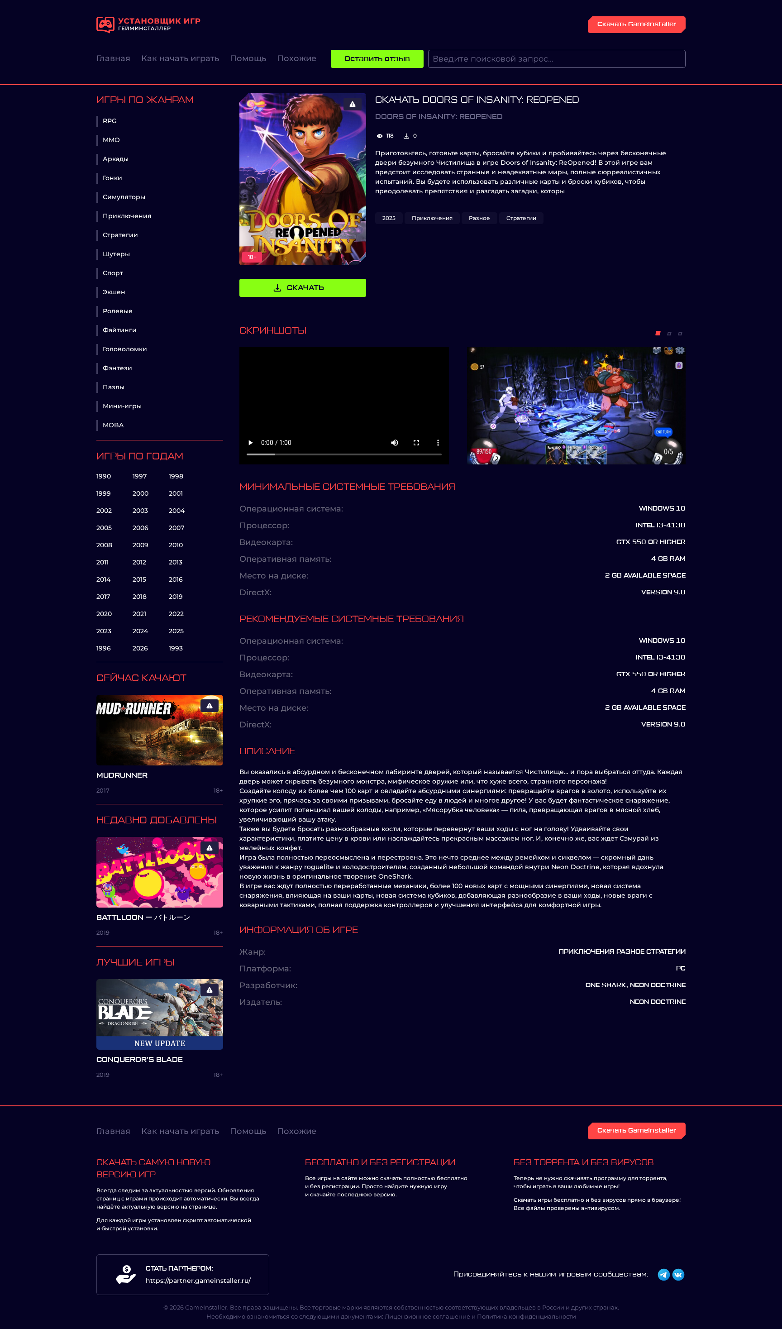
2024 (140, 631)
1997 (140, 476)
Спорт (113, 273)
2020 (104, 614)
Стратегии (120, 235)
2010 (176, 545)
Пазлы (113, 387)
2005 (104, 528)
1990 (103, 476)
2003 (140, 511)
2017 (103, 597)
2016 (176, 579)
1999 (103, 493)
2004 (177, 511)
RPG (110, 121)
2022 (176, 614)
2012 (139, 562)
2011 (102, 562)
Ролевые (118, 311)
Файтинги (120, 330)
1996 (103, 648)
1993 (176, 648)
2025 (176, 631)
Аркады (116, 159)
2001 (176, 493)
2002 (104, 511)
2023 (103, 631)
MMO (111, 140)
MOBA (113, 425)
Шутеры (116, 254)
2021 (139, 614)
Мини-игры (122, 406)
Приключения (127, 216)
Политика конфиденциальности (526, 1316)
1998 (176, 476)
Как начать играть (180, 58)
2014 (103, 579)
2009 (140, 545)
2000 (140, 493)
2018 (140, 597)
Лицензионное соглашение (427, 1316)
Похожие (296, 58)
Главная (113, 58)
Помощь (248, 58)
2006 (140, 528)
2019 (176, 597)
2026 (140, 648)
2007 (176, 528)
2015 (139, 579)
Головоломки (125, 349)
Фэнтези (117, 368)
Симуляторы (124, 197)
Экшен (114, 292)
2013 (175, 562)
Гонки (112, 178)
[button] (658, 333)
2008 (104, 545)
